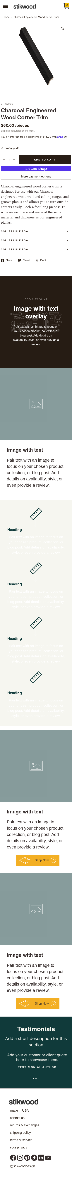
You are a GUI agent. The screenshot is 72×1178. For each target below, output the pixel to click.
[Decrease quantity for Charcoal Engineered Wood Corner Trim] (4, 159)
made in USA (19, 1110)
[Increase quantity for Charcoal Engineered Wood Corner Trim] (14, 159)
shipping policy (20, 1132)
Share (9, 260)
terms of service (21, 1140)
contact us (17, 1118)
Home (6, 16)
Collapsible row (15, 231)
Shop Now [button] (42, 860)
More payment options (36, 176)
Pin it (43, 260)
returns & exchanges (24, 1125)
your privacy (18, 1147)
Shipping (5, 130)
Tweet (26, 260)
